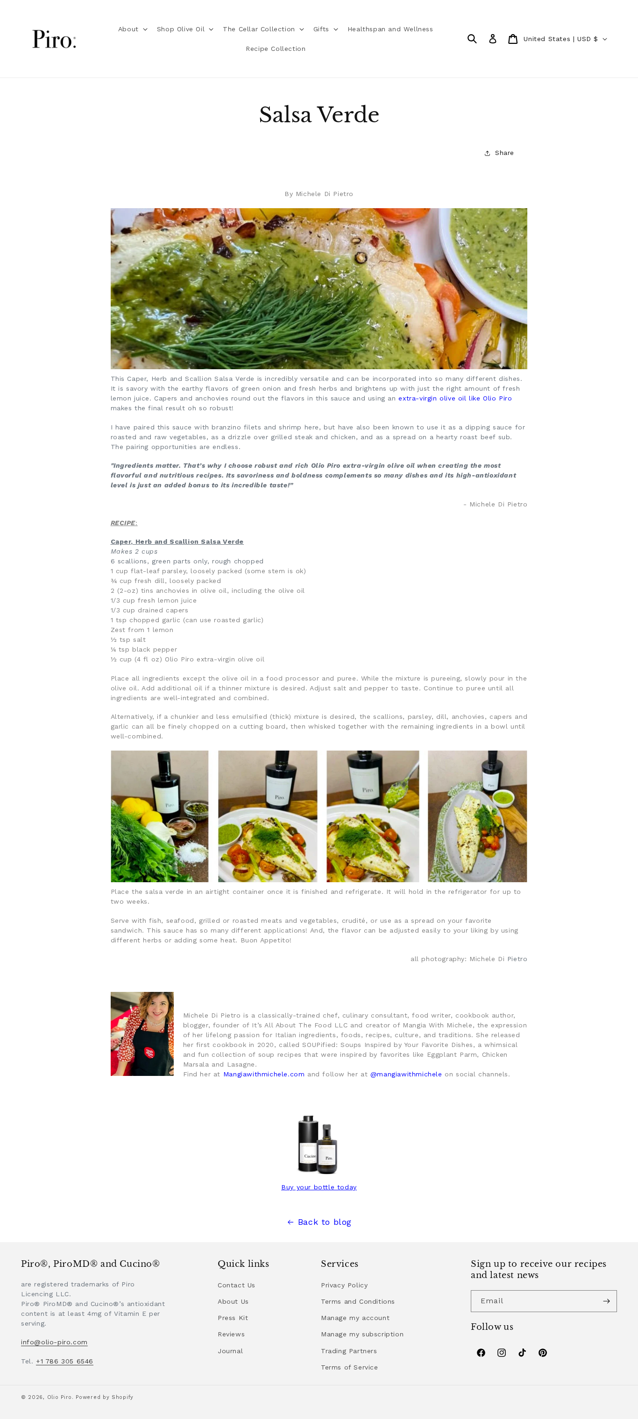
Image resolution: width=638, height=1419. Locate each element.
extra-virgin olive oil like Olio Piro (454, 398)
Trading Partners (349, 1351)
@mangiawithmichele (406, 1074)
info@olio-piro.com (54, 1342)
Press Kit (233, 1317)
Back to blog (325, 1222)
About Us (233, 1301)
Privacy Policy (344, 1285)
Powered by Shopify (105, 1397)
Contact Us (236, 1285)
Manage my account (355, 1317)
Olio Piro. (60, 1397)
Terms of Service (349, 1367)
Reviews (231, 1334)
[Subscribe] (606, 1301)
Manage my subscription (362, 1334)
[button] (132, 29)
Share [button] (504, 152)
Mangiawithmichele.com (264, 1074)
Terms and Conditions (358, 1301)
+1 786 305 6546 (64, 1361)
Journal (230, 1351)
